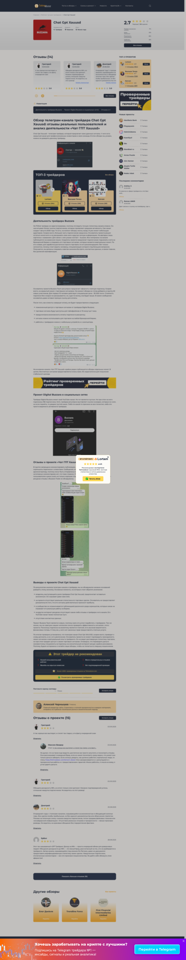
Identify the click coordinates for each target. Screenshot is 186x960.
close (108, 457)
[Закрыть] (183, 941)
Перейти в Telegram (157, 949)
